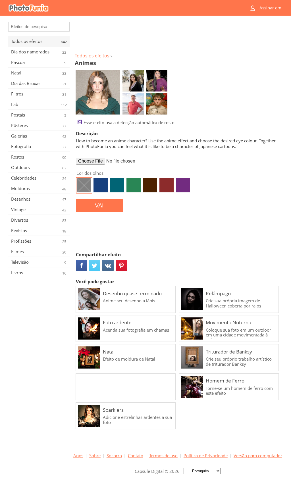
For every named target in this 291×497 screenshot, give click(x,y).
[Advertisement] (177, 36)
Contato (135, 455)
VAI (99, 205)
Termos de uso (163, 455)
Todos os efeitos (92, 56)
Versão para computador (258, 455)
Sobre (95, 455)
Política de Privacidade (206, 455)
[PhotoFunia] (123, 8)
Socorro (114, 455)
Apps (78, 455)
